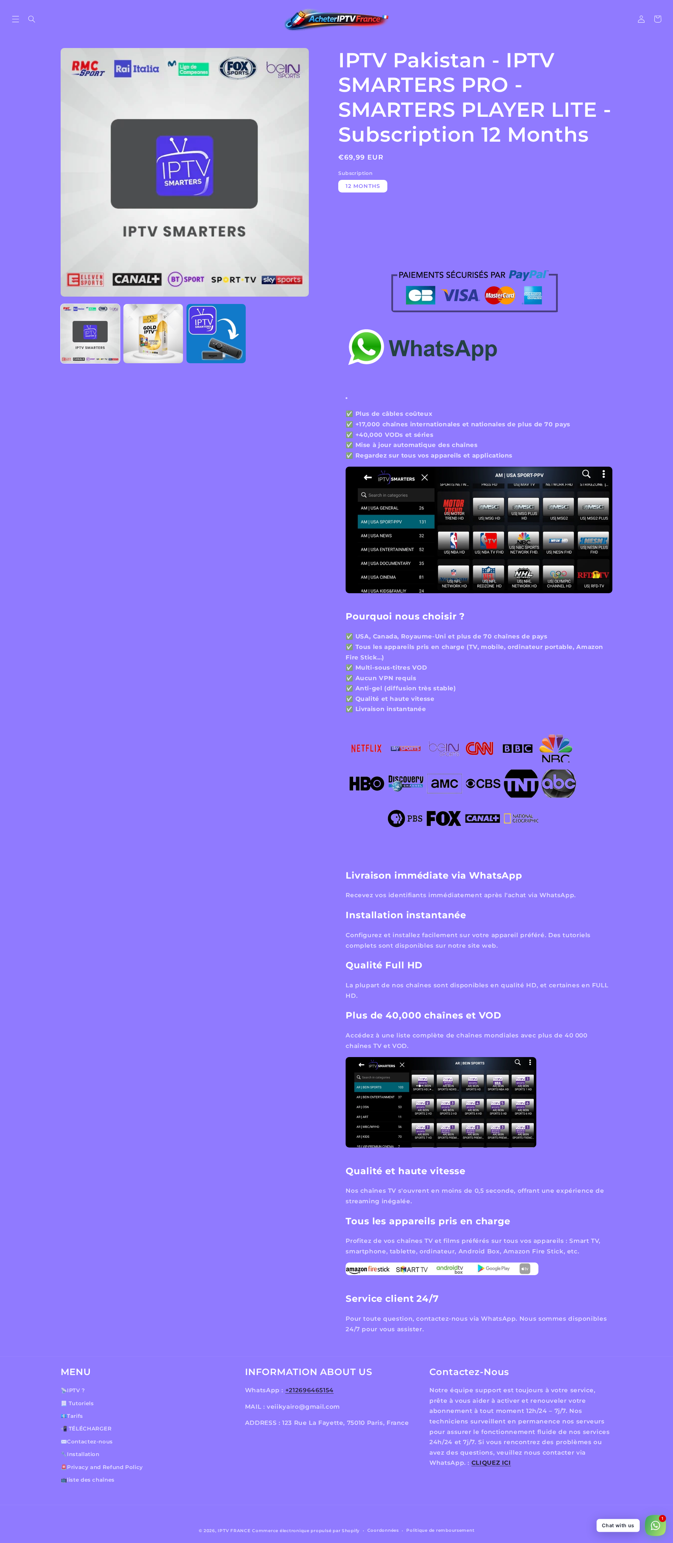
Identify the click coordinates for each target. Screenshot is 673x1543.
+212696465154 (309, 1390)
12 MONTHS (363, 186)
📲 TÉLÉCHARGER (86, 1429)
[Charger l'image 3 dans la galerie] (216, 333)
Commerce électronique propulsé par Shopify (306, 1530)
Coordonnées (383, 1530)
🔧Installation (80, 1454)
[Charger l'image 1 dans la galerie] (90, 333)
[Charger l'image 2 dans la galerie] (153, 333)
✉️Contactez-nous (87, 1441)
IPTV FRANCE (234, 1530)
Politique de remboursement (440, 1530)
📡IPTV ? (73, 1390)
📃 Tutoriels (77, 1403)
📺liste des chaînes (88, 1479)
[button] (15, 19)
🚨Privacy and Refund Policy (102, 1467)
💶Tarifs (72, 1416)
